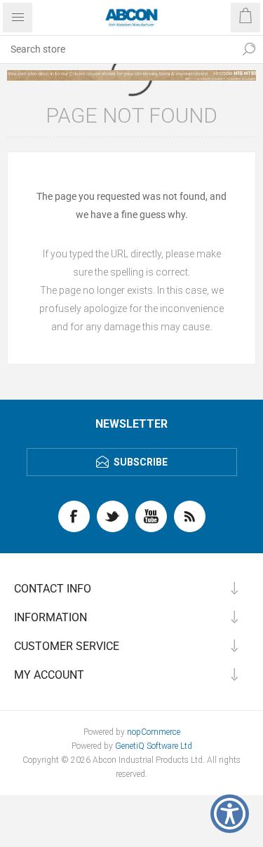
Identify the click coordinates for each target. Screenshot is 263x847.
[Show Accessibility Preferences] (229, 813)
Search (249, 49)
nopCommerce (153, 732)
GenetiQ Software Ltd (153, 746)
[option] (131, 75)
